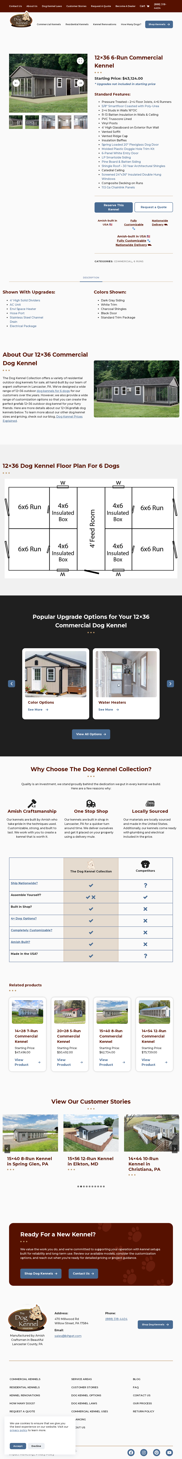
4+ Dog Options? (24, 918)
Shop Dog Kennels (153, 1324)
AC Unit (15, 304)
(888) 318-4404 (116, 1319)
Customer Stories (76, 6)
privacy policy (18, 1430)
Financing (78, 1419)
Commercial (123, 261)
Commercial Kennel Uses (89, 1411)
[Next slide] (175, 1149)
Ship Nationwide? (24, 883)
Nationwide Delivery (131, 245)
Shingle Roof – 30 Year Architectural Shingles (133, 166)
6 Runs (139, 261)
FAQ (136, 1387)
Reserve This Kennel (114, 207)
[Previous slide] (7, 1149)
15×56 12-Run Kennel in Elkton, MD (30, 1161)
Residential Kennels (77, 24)
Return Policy (143, 1411)
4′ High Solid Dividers (25, 300)
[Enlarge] (174, 365)
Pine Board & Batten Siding (121, 161)
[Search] (35, 24)
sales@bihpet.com (68, 1336)
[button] (11, 683)
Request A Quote (101, 6)
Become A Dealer (125, 6)
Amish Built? (20, 942)
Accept (18, 1446)
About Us (31, 6)
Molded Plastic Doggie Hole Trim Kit (128, 149)
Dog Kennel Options (86, 1395)
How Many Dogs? (131, 24)
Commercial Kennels (49, 24)
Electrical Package (23, 326)
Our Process (142, 1403)
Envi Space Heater (23, 309)
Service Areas (81, 1379)
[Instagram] (143, 1452)
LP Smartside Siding (117, 157)
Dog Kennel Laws (52, 6)
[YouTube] (169, 1452)
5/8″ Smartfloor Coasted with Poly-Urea (130, 106)
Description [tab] (91, 277)
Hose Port (17, 313)
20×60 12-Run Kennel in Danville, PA (150, 1164)
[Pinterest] (156, 1452)
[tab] (78, 1186)
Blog (136, 1379)
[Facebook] (131, 1452)
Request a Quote (154, 207)
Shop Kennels (157, 24)
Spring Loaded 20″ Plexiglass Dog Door (130, 144)
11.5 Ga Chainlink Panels (118, 187)
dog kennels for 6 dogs (53, 391)
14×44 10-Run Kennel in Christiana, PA (84, 1164)
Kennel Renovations (104, 24)
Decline (36, 1446)
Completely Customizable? (31, 930)
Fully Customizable (131, 240)
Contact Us (15, 6)
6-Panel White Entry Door (120, 153)
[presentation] (30, 1133)
